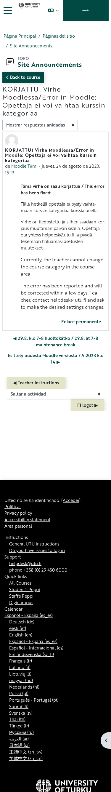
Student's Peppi (24, 589)
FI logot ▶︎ (87, 405)
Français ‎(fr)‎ (20, 660)
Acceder (86, 10)
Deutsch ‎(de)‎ (21, 621)
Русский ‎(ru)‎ (21, 732)
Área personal (18, 526)
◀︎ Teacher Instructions (36, 382)
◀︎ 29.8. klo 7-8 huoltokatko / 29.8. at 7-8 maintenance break (55, 341)
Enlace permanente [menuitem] (81, 321)
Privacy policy (18, 513)
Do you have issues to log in (37, 550)
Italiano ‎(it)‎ (19, 667)
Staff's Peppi (21, 596)
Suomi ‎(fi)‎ (18, 706)
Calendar (13, 609)
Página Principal (20, 36)
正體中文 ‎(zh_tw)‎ (25, 751)
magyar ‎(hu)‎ (21, 680)
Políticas (12, 506)
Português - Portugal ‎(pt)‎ (34, 700)
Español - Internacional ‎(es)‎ (36, 647)
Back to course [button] (24, 77)
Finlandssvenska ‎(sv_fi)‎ (31, 654)
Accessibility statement (27, 519)
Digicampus (21, 602)
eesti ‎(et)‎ (17, 628)
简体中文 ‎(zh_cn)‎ (26, 758)
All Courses (20, 583)
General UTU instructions (34, 543)
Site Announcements (31, 46)
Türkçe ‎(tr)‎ (19, 725)
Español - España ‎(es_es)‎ (28, 615)
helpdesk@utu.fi (25, 563)
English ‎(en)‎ (20, 634)
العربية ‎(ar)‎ (19, 738)
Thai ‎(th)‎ (17, 719)
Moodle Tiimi (24, 166)
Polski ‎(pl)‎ (18, 693)
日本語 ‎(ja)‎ (19, 745)
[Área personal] (28, 10)
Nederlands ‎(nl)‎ (24, 687)
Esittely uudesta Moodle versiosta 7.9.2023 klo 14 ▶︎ (56, 358)
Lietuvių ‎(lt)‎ (20, 674)
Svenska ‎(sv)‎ (21, 713)
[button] (53, 10)
